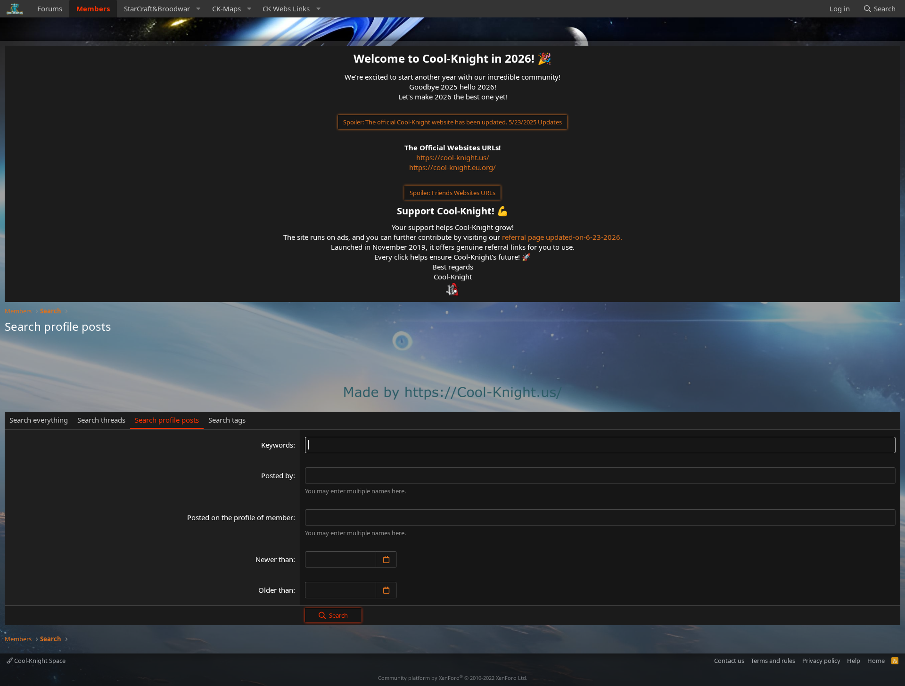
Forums (49, 8)
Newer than (274, 559)
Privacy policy (821, 660)
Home (876, 660)
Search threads (101, 420)
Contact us (729, 660)
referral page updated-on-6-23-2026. (562, 237)
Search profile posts (167, 420)
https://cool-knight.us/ (452, 157)
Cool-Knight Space (39, 660)
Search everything (38, 420)
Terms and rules (773, 660)
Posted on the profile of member (240, 517)
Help (853, 660)
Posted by (277, 475)
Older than (275, 590)
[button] (161, 8)
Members (93, 8)
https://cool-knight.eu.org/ (452, 167)
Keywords (277, 444)
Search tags (227, 420)
